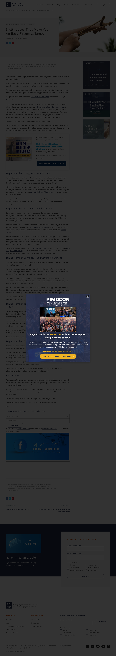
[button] (87, 296)
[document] (58, 328)
